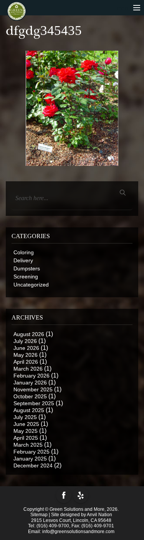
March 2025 (28, 445)
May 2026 (25, 355)
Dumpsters (26, 268)
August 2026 (28, 334)
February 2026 (31, 376)
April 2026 (25, 362)
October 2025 (30, 396)
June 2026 (26, 348)
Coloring (23, 252)
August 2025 (28, 410)
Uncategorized (31, 285)
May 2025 (25, 431)
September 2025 (33, 403)
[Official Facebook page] (63, 495)
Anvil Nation (99, 514)
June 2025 (26, 424)
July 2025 (25, 417)
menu (124, 8)
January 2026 (30, 382)
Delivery (23, 260)
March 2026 (28, 369)
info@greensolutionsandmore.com (78, 531)
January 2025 (30, 459)
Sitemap (39, 514)
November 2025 (33, 389)
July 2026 (25, 341)
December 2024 (33, 465)
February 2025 (31, 452)
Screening (25, 276)
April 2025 (25, 438)
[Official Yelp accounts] (80, 495)
